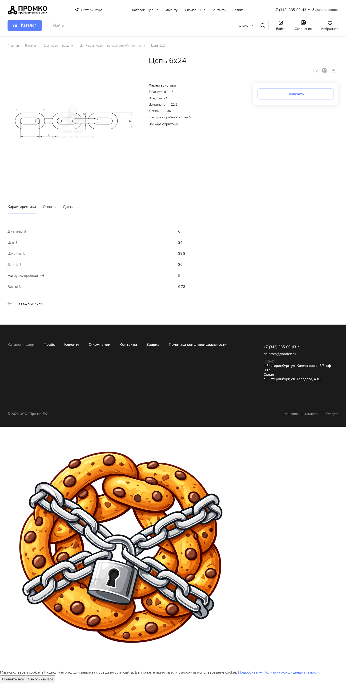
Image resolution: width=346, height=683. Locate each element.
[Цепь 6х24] (73, 121)
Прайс (49, 344)
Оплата (49, 206)
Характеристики (22, 206)
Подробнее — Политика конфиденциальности (279, 672)
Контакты (128, 344)
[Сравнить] (324, 70)
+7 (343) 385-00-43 (290, 10)
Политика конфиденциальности (197, 344)
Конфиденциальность (302, 414)
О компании (99, 344)
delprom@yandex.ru (280, 354)
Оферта (332, 414)
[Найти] (263, 25)
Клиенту (71, 344)
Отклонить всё (40, 679)
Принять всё (13, 679)
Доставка (71, 206)
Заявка (152, 344)
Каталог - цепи (21, 344)
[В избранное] (315, 70)
